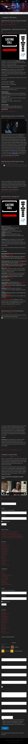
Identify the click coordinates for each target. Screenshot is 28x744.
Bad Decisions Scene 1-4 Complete (12, 116)
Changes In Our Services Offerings (9, 531)
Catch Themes (16, 741)
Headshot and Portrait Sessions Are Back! (11, 534)
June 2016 (3, 563)
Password (3, 516)
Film (9, 13)
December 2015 (5, 564)
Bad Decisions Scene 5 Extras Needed (13, 21)
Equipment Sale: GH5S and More (9, 533)
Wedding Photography (6, 584)
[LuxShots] (13, 1)
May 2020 (3, 546)
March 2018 (4, 552)
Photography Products (6, 575)
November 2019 (5, 548)
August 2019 (4, 549)
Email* (3, 671)
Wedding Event (7, 687)
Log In (4, 524)
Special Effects (12, 498)
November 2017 (5, 554)
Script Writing (12, 449)
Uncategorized (4, 579)
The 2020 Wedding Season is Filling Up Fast (11, 537)
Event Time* (4, 708)
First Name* (4, 656)
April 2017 (3, 558)
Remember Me (6, 521)
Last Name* (4, 664)
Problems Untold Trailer (9, 455)
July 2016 (3, 561)
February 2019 (4, 551)
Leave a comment (16, 22)
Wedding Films (5, 582)
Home (4, 13)
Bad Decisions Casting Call (10, 196)
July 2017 (3, 555)
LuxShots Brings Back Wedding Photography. (12, 536)
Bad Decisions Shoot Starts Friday (12, 161)
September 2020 (5, 545)
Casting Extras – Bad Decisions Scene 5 (13, 30)
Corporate (3, 570)
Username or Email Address (8, 510)
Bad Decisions (13, 24)
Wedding (3, 581)
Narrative (7, 24)
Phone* (3, 679)
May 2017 (3, 557)
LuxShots (13, 740)
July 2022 (3, 543)
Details (3, 690)
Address (3, 700)
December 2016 (5, 560)
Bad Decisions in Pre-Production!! (12, 311)
